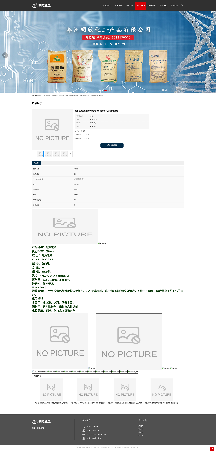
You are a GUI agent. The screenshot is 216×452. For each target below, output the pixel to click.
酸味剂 (140, 432)
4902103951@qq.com (99, 434)
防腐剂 (140, 435)
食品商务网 (125, 447)
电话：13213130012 (93, 430)
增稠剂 (61, 95)
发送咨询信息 (112, 145)
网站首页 (47, 95)
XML (112, 447)
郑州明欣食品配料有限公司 (84, 447)
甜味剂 (140, 429)
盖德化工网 (134, 447)
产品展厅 (55, 95)
